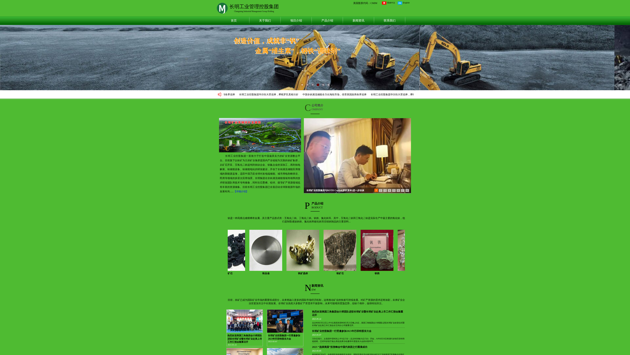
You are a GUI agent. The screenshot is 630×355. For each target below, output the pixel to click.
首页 (234, 20)
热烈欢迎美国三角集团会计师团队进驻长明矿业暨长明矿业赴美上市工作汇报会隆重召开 (245, 338)
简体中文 (391, 3)
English (406, 3)
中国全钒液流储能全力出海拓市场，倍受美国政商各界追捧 (306, 94)
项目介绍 (296, 20)
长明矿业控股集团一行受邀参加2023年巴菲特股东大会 (284, 337)
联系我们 (390, 20)
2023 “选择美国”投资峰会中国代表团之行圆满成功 (339, 347)
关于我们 (265, 20)
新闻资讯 (358, 20)
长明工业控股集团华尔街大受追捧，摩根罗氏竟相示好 (240, 94)
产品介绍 (327, 20)
